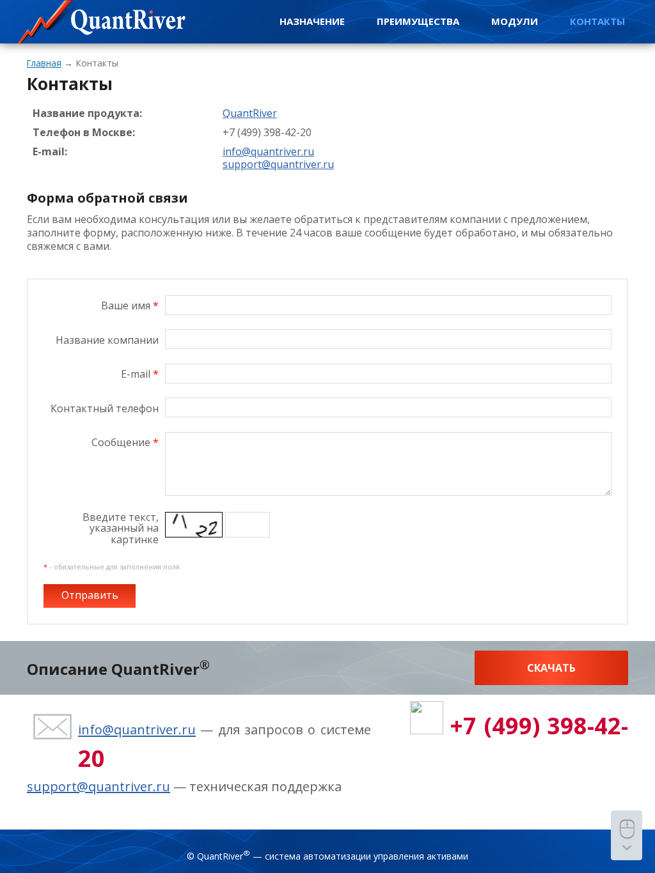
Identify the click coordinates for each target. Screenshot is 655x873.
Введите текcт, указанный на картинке (121, 529)
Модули (514, 21)
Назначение (312, 21)
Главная (44, 63)
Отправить (89, 595)
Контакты (597, 21)
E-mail (140, 374)
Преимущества (418, 21)
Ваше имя (130, 305)
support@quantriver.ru (98, 786)
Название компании (107, 340)
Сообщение (125, 442)
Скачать (551, 668)
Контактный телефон (105, 408)
